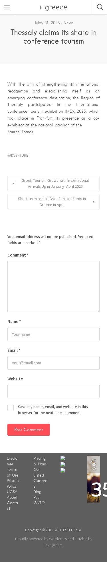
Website (15, 379)
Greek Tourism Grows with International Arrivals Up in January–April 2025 (55, 183)
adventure (18, 155)
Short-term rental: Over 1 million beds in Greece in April (52, 201)
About (12, 497)
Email (14, 350)
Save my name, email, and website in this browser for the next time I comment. (53, 409)
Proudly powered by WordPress (41, 538)
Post (37, 497)
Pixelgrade (53, 544)
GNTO (39, 503)
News (69, 22)
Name (14, 321)
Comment (18, 255)
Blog (37, 492)
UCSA (12, 492)
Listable (81, 538)
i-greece (53, 7)
